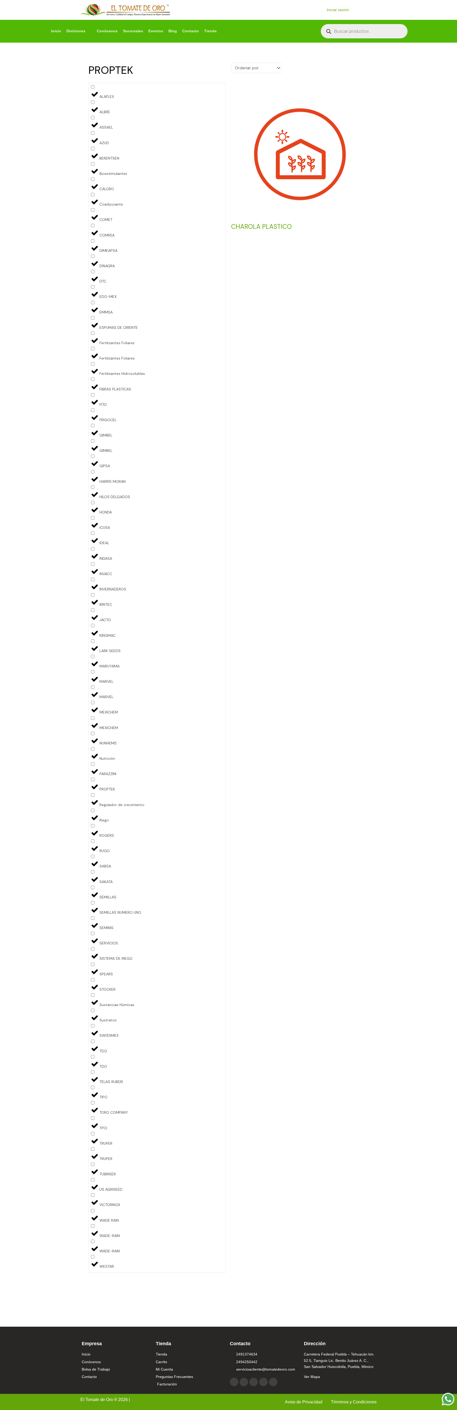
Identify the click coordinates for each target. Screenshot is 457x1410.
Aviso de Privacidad (304, 1402)
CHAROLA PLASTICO (261, 226)
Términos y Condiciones (354, 1402)
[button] (79, 31)
